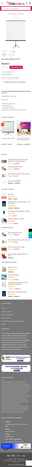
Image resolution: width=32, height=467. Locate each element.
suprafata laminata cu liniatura (9, 406)
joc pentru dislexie (24, 390)
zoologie (22, 411)
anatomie (10, 382)
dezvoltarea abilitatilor (23, 384)
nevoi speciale (5, 398)
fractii (28, 387)
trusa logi (12, 411)
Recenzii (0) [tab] (4, 99)
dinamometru (16, 387)
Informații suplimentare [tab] (8, 96)
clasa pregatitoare (6, 384)
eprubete (23, 387)
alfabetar (4, 382)
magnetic (10, 395)
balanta (18, 382)
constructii (14, 384)
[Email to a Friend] (11, 78)
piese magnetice (5, 401)
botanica (24, 382)
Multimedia (20, 13)
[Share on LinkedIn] (17, 78)
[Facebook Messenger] (30, 236)
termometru (17, 409)
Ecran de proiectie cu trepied (8, 138)
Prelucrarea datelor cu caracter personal (12, 321)
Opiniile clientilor (6, 318)
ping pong (13, 401)
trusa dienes (24, 409)
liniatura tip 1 (19, 393)
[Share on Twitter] (8, 78)
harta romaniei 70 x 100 (7, 390)
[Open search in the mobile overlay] (16, 8)
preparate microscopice (22, 401)
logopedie (4, 395)
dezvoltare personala (7, 387)
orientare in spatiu (22, 398)
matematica (27, 395)
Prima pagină (12, 13)
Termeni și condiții (6, 311)
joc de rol (16, 390)
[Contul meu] (27, 3)
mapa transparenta (18, 395)
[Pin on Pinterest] (14, 78)
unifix (16, 411)
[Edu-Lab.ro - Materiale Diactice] (16, 3)
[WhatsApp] (30, 233)
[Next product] (14, 16)
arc (14, 382)
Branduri (3, 324)
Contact (3, 308)
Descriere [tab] (4, 92)
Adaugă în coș (16, 67)
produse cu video (6, 403)
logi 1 (25, 393)
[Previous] (4, 34)
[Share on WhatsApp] (2, 78)
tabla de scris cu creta (22, 406)
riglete (17, 403)
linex (3, 393)
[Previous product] (17, 16)
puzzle (13, 403)
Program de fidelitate (7, 314)
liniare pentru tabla (10, 393)
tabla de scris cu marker (7, 409)
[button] (2, 3)
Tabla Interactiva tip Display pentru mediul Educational (23, 139)
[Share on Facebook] (5, 78)
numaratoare (13, 398)
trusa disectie (5, 411)
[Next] (27, 34)
